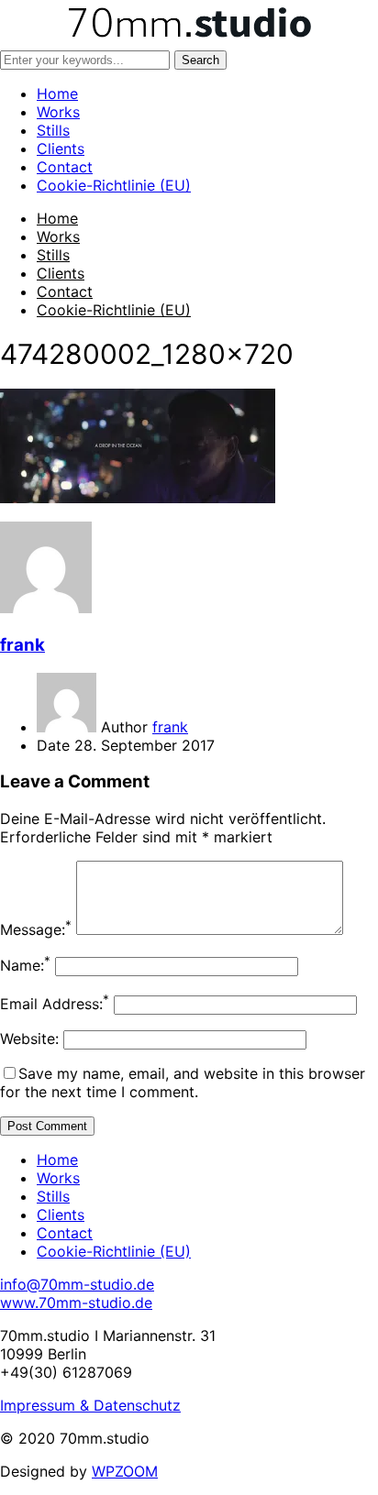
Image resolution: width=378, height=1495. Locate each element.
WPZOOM (125, 1471)
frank (22, 644)
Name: (25, 965)
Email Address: (54, 1004)
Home (57, 93)
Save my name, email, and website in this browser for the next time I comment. (182, 1082)
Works (58, 112)
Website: (29, 1038)
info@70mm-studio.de (77, 1284)
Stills (53, 130)
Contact (65, 167)
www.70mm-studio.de (76, 1302)
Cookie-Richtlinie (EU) (114, 185)
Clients (60, 148)
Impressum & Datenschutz (90, 1405)
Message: (36, 929)
